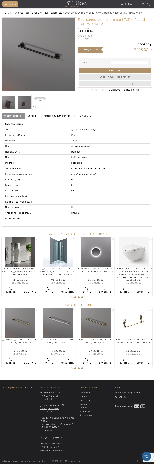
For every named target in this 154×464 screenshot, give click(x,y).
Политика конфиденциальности (139, 461)
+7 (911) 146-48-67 (49, 447)
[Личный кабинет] (142, 4)
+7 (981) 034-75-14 (49, 427)
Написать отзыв (131, 89)
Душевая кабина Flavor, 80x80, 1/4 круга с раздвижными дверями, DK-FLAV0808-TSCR (20, 271)
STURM (8, 12)
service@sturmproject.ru (128, 392)
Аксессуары (22, 12)
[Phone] (148, 4)
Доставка (85, 400)
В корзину (115, 70)
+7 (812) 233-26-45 (49, 408)
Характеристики (13, 116)
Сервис (84, 407)
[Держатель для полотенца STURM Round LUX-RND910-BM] (9, 102)
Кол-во (84, 62)
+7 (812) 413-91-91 (49, 395)
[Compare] (133, 83)
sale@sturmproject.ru (51, 450)
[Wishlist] (97, 83)
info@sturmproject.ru (51, 437)
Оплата (84, 396)
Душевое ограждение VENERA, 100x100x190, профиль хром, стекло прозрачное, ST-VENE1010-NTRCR (58, 271)
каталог (12, 4)
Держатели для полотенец (47, 12)
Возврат (84, 404)
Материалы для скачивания (59, 116)
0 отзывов (114, 89)
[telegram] (120, 397)
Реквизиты (86, 415)
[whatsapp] (116, 397)
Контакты (85, 411)
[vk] (125, 397)
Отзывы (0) (86, 116)
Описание (33, 116)
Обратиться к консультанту (116, 77)
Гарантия (85, 392)
